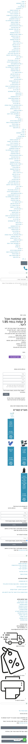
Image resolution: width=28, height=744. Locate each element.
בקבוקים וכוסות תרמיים (16, 120)
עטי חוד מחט (15, 44)
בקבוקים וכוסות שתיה (13, 98)
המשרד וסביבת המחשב (16, 34)
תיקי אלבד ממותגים (14, 29)
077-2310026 (21, 365)
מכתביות (16, 31)
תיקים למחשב (15, 82)
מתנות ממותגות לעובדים (21, 611)
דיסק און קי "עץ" (23, 567)
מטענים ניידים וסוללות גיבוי (12, 20)
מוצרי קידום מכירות (22, 601)
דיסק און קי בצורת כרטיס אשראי (19, 565)
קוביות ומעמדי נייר (14, 76)
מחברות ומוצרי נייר (17, 72)
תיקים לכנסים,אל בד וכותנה (12, 86)
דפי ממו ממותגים (23, 581)
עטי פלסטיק (16, 46)
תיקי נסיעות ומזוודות (14, 81)
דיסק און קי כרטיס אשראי (12, 15)
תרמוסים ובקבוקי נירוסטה (12, 122)
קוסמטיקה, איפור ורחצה (13, 114)
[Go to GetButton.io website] (24, 742)
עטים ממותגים (23, 620)
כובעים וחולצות (15, 100)
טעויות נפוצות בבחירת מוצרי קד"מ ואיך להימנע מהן (14, 592)
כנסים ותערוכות (15, 27)
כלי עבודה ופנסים (14, 108)
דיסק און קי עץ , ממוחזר (13, 12)
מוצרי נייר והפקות (14, 77)
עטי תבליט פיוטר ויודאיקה (12, 55)
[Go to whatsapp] (24, 740)
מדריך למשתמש (20, 3)
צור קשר (22, 5)
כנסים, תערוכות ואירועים (16, 25)
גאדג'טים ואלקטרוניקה (16, 63)
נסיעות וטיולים (18, 283)
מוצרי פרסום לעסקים (22, 602)
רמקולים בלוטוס (15, 22)
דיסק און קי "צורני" (14, 13)
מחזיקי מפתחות (15, 107)
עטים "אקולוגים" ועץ (14, 51)
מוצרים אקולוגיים (14, 112)
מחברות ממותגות (14, 32)
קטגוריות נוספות (18, 110)
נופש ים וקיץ (19, 95)
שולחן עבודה (15, 38)
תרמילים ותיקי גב (14, 84)
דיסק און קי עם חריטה (22, 586)
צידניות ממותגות (15, 96)
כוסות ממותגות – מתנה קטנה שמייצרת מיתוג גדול (15, 584)
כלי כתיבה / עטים (17, 43)
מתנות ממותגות (23, 604)
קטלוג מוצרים (21, 6)
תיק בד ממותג (23, 616)
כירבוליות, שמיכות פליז (13, 60)
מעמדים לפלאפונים (14, 19)
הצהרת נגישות (23, 574)
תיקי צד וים (16, 89)
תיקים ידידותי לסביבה (13, 88)
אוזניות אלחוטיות (15, 24)
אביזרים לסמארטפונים (16, 17)
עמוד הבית (24, 283)
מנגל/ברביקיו (15, 101)
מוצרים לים (16, 103)
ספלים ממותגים (23, 609)
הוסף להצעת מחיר (15, 357)
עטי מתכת (16, 48)
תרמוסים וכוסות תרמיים (13, 62)
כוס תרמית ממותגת (22, 613)
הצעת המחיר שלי (23, 710)
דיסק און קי (19, 8)
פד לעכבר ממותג (23, 614)
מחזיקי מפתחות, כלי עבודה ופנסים (13, 105)
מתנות (17, 115)
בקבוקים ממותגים (23, 608)
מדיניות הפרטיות (16, 400)
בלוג (23, 129)
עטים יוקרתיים (15, 50)
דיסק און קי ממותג (14, 10)
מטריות (17, 58)
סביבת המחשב (15, 36)
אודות (23, 1)
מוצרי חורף (19, 57)
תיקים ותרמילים (18, 79)
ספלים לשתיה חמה (14, 126)
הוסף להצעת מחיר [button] (11, 437)
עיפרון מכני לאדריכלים (13, 53)
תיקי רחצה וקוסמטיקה (13, 91)
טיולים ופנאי (16, 127)
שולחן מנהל (16, 41)
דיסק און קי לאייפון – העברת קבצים (18, 589)
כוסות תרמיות (15, 124)
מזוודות (17, 117)
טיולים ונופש (19, 93)
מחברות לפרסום (14, 74)
